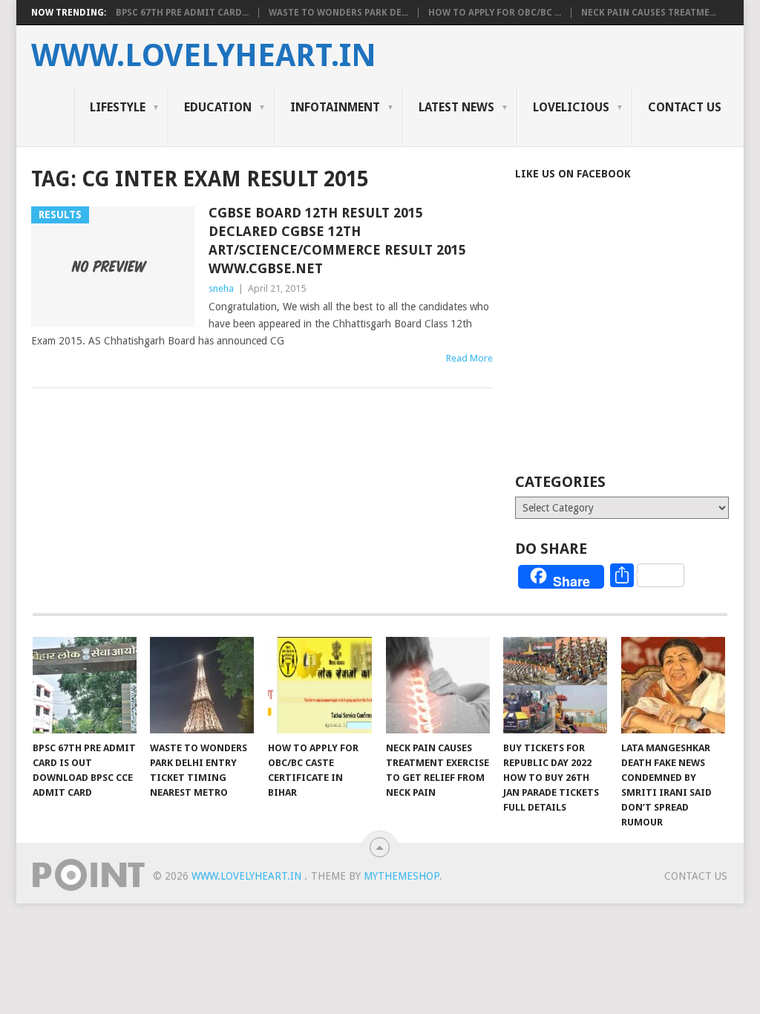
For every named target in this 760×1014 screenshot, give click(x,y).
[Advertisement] (637, 346)
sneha (221, 288)
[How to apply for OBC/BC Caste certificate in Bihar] (320, 685)
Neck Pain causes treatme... (648, 12)
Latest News (456, 107)
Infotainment (335, 107)
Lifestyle (117, 107)
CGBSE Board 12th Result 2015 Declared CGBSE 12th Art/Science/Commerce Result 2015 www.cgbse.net (337, 241)
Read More (469, 358)
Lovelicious (571, 107)
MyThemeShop (401, 876)
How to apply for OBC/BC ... (494, 12)
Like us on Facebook (573, 174)
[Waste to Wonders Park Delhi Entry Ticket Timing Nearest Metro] (202, 685)
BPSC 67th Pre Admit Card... (182, 12)
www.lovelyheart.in (203, 55)
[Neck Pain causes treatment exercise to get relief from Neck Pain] (438, 685)
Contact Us (684, 107)
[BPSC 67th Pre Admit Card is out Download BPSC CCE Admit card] (85, 685)
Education (218, 107)
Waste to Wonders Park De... (338, 12)
